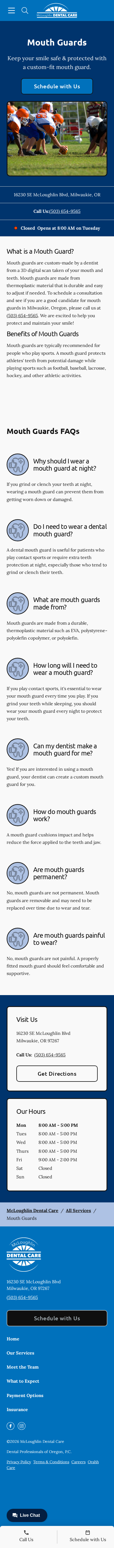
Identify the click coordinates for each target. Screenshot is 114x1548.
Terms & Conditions (51, 1461)
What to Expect (23, 1381)
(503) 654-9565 (65, 211)
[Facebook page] (10, 1426)
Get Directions (57, 1073)
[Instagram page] (21, 1426)
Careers (78, 1461)
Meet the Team (23, 1367)
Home (13, 1339)
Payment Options (25, 1395)
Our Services (20, 1353)
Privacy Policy (19, 1461)
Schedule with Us (57, 86)
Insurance (17, 1409)
